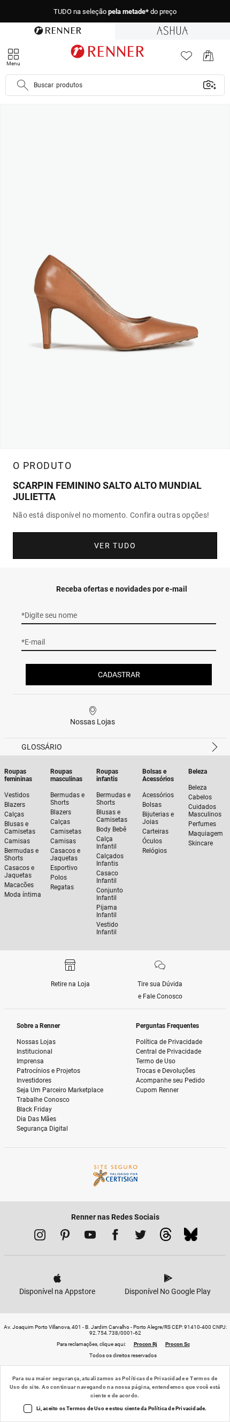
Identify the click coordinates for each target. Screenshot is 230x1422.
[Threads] (165, 1237)
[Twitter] (140, 1236)
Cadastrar (119, 674)
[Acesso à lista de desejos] (186, 59)
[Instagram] (40, 1236)
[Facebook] (115, 1236)
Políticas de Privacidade (153, 1378)
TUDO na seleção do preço (115, 11)
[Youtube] (90, 1236)
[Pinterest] (65, 1236)
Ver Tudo (115, 545)
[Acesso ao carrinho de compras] (208, 59)
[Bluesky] (190, 1237)
